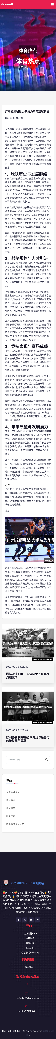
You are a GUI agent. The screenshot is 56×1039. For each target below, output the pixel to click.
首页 (21, 67)
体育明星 (10, 808)
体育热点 (10, 800)
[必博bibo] (28, 883)
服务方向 (10, 816)
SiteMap (29, 967)
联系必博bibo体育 (15, 824)
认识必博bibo (12, 792)
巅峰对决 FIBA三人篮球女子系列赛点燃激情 (27, 675)
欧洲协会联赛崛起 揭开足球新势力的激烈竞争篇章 (28, 739)
